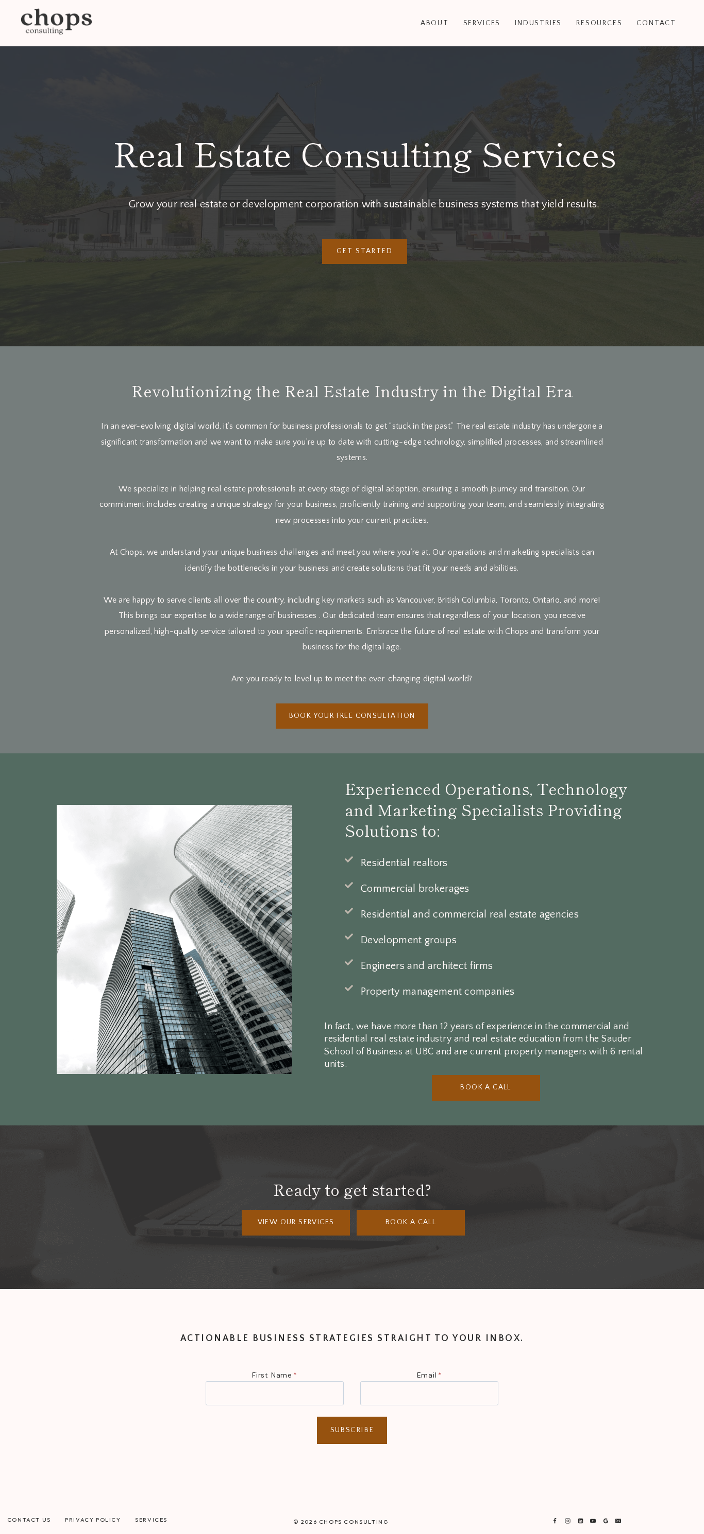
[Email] (618, 1521)
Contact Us (29, 1519)
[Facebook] (555, 1521)
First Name (274, 1375)
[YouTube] (593, 1521)
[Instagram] (567, 1521)
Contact (656, 23)
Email (429, 1375)
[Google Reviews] (605, 1521)
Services (151, 1519)
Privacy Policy (93, 1519)
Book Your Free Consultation (352, 716)
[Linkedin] (580, 1521)
